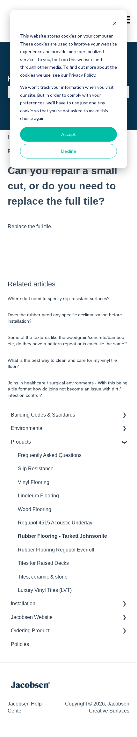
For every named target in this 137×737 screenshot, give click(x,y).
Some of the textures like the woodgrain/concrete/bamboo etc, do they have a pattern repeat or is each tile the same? (67, 340)
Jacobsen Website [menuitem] (32, 617)
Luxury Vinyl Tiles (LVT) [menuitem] (45, 590)
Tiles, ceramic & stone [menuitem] (43, 576)
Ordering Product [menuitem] (30, 630)
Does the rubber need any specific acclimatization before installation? (65, 318)
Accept (68, 134)
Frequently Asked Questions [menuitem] (50, 455)
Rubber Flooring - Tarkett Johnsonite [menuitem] (62, 536)
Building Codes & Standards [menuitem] (43, 415)
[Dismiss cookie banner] (114, 24)
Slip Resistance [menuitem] (36, 468)
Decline (68, 151)
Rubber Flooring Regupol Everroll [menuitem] (56, 549)
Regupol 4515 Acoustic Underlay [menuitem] (55, 522)
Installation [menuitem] (23, 603)
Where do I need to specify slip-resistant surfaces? (59, 298)
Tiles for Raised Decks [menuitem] (43, 563)
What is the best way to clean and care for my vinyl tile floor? (62, 363)
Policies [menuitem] (20, 644)
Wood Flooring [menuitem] (34, 509)
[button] (124, 415)
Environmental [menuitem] (27, 428)
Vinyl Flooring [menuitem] (33, 482)
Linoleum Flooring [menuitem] (38, 495)
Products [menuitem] (21, 442)
